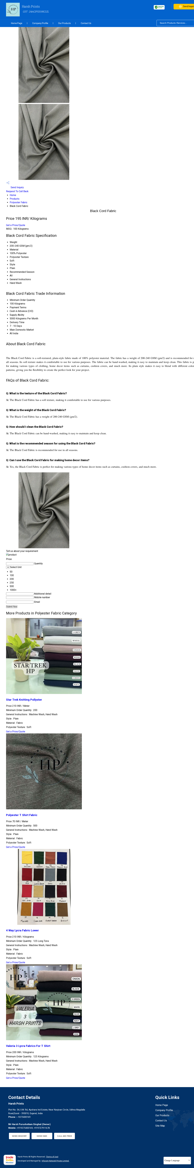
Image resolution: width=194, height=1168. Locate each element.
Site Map (160, 1125)
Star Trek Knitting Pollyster (24, 699)
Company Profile (40, 23)
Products (14, 198)
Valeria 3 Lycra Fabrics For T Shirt (28, 1046)
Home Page (16, 23)
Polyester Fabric (18, 202)
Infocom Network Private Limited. (55, 1161)
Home (13, 195)
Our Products (64, 23)
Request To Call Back (17, 191)
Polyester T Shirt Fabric (21, 815)
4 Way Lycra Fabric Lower (22, 930)
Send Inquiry (17, 187)
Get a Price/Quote (15, 225)
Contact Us (86, 23)
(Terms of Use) (52, 1157)
